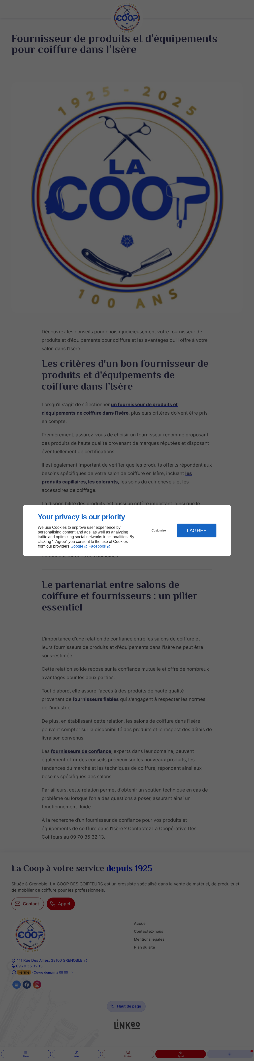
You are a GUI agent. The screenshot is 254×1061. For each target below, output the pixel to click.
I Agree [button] (197, 530)
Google (76, 546)
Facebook (97, 546)
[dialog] (127, 530)
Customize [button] (159, 530)
